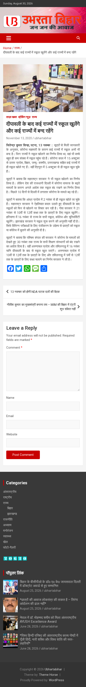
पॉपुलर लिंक (15, 572)
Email (10, 416)
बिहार (10, 508)
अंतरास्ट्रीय (9, 492)
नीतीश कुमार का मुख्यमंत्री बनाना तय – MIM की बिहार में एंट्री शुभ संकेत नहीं (41, 307)
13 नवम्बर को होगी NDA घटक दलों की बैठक (35, 292)
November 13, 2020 (19, 138)
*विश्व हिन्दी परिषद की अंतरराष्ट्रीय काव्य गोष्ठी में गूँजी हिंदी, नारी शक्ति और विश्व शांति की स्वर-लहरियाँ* (49, 639)
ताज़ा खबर (11, 117)
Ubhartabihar (53, 669)
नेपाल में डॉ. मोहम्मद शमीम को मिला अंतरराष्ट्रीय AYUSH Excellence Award (48, 620)
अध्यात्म (7, 525)
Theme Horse (48, 675)
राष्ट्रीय (7, 497)
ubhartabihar (43, 138)
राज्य (34, 117)
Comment (14, 347)
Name (10, 398)
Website (11, 434)
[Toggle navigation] (8, 38)
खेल (5, 542)
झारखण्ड (12, 514)
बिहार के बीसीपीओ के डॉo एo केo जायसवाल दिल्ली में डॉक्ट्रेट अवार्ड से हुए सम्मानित (50, 584)
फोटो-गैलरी (9, 547)
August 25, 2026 (30, 590)
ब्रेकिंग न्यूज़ (24, 117)
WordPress (56, 680)
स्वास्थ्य (7, 536)
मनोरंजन (8, 531)
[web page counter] (15, 558)
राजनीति (7, 519)
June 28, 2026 (29, 626)
